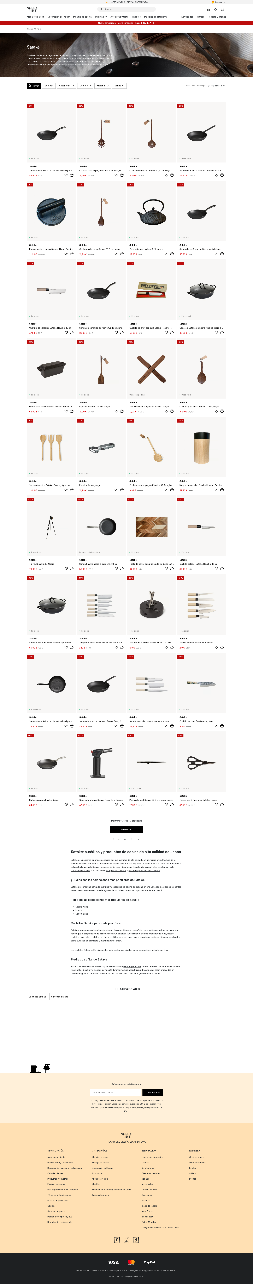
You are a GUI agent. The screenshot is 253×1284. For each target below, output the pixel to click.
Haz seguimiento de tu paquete (62, 1189)
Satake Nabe (82, 906)
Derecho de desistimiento (59, 1222)
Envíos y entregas (56, 1184)
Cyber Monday (149, 1222)
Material (101, 85)
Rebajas (145, 1179)
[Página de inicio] (32, 9)
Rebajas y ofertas (217, 17)
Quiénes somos (196, 1157)
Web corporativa (197, 1162)
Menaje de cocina (82, 17)
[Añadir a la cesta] (71, 175)
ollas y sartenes (160, 867)
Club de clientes (55, 1173)
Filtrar (36, 85)
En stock (49, 85)
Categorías (65, 85)
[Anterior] (27, 996)
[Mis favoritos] (215, 9)
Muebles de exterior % (155, 17)
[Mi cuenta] (208, 9)
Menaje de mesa (35, 17)
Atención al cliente (56, 1157)
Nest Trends (147, 1211)
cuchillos (132, 867)
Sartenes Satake (59, 996)
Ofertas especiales (151, 1173)
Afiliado (192, 1173)
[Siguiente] (226, 996)
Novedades (187, 17)
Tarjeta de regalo (100, 1195)
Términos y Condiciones (59, 1195)
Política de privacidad (57, 1200)
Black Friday (147, 1216)
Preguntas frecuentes (57, 1179)
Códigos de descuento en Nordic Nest (160, 1227)
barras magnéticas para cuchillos (144, 870)
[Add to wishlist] (66, 175)
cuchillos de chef (99, 937)
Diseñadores (148, 1168)
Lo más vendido (149, 1189)
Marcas (200, 17)
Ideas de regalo (149, 1206)
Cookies (51, 1206)
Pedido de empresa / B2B (59, 1216)
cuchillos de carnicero (87, 940)
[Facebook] (117, 1239)
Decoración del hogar (59, 17)
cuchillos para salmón (111, 940)
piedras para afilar (132, 966)
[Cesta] (222, 9)
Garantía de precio (56, 1211)
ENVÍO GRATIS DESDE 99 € (128, 2)
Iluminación (101, 17)
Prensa (192, 1179)
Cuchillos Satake (37, 996)
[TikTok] (136, 1239)
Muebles (136, 17)
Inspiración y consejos (152, 1157)
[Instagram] (126, 1239)
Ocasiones (147, 1195)
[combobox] (219, 2)
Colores (84, 85)
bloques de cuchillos (116, 870)
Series (118, 85)
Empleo (192, 1168)
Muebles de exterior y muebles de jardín (111, 1189)
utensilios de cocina (80, 870)
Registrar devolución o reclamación (64, 1168)
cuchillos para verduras (121, 937)
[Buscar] (101, 9)
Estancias (146, 1200)
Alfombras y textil (119, 17)
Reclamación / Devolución (60, 1162)
